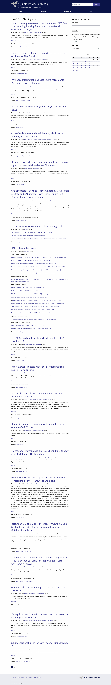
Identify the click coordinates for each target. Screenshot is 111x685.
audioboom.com (19, 360)
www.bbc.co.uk (19, 127)
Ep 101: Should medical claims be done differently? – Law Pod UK (38, 339)
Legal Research (67, 11)
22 (81, 65)
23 (85, 65)
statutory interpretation (48, 533)
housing (29, 32)
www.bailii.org (19, 332)
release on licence (37, 59)
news (41, 32)
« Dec (73, 70)
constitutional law (28, 200)
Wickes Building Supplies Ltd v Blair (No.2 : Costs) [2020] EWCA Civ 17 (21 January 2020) (33, 273)
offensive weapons (35, 593)
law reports (27, 251)
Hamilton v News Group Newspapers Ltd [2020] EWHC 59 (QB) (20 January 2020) (31, 328)
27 (73, 67)
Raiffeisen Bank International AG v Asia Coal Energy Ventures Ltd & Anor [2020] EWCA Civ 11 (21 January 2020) (38, 257)
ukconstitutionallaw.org (21, 220)
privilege (41, 86)
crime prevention (28, 430)
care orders (26, 649)
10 (89, 61)
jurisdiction (49, 139)
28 (77, 67)
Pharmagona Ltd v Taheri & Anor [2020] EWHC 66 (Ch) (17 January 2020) (29, 297)
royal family (48, 200)
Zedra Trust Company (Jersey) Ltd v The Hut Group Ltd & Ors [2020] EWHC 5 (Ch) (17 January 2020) (36, 306)
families (36, 649)
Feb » (76, 70)
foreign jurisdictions (42, 139)
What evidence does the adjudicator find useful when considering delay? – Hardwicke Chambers (38, 479)
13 (73, 63)
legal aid (35, 567)
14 (77, 63)
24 (89, 65)
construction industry (34, 483)
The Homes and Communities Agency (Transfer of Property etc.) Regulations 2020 (31, 232)
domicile (35, 139)
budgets (31, 567)
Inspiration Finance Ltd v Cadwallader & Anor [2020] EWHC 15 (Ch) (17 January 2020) (32, 309)
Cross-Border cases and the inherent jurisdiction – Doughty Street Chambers (37, 135)
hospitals (31, 113)
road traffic (40, 533)
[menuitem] (21, 11)
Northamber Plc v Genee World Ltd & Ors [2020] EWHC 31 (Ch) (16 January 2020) (31, 313)
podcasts (39, 344)
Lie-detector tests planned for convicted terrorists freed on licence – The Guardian (39, 55)
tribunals (47, 399)
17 (89, 63)
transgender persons (47, 457)
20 (73, 65)
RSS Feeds (29, 677)
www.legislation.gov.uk (21, 242)
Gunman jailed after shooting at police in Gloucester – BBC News (39, 589)
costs (25, 113)
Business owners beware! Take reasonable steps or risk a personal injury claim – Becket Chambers (39, 163)
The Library (43, 11)
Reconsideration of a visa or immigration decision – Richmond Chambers (37, 395)
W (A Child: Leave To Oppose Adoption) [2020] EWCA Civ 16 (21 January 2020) (30, 260)
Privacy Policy (37, 677)
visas (51, 399)
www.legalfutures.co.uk (21, 387)
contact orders (32, 457)
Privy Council (42, 200)
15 (81, 63)
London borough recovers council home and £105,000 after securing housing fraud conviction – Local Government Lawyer (39, 26)
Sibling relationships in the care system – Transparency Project (39, 644)
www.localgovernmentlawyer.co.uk (24, 47)
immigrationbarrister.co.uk (22, 418)
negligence (36, 113)
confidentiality (27, 86)
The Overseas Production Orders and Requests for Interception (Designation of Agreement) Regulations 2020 (38, 239)
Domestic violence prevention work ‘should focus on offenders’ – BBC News (38, 425)
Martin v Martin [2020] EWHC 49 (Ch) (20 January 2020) (25, 291)
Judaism (37, 457)
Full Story (13, 40)
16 (85, 63)
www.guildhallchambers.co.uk (23, 551)
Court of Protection (28, 139)
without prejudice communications (51, 86)
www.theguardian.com (21, 73)
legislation (26, 229)
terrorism (44, 59)
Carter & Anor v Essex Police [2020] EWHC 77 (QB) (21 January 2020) (28, 325)
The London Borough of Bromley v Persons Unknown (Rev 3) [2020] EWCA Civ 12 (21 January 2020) (36, 270)
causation (26, 483)
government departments (30, 399)
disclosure (33, 86)
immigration (39, 399)
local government (35, 32)
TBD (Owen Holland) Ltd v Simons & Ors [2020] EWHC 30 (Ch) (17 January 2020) (31, 294)
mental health (36, 620)
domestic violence (37, 430)
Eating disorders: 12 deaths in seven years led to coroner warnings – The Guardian (40, 616)
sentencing (42, 593)
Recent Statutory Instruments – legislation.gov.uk (36, 226)
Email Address (75, 22)
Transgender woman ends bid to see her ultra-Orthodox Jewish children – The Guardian (40, 452)
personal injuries (35, 168)
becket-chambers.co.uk (21, 184)
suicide (44, 620)
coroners (26, 620)
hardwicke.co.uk (19, 517)
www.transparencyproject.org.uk (23, 661)
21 (77, 65)
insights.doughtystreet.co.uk (22, 156)
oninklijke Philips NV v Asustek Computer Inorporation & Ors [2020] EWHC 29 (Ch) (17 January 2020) (37, 300)
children (26, 457)
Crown (34, 200)
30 (85, 67)
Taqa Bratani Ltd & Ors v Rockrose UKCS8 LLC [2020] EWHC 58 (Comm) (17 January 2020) (33, 319)
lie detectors (27, 59)
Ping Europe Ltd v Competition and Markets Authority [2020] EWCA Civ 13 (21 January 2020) (34, 263)
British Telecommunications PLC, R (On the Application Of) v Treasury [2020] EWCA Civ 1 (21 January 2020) (38, 267)
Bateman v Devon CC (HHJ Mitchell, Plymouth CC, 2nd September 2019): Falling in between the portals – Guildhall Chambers (39, 527)
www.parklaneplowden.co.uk (22, 100)
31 (89, 67)
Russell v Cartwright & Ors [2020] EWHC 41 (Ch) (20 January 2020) (27, 287)
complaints (31, 373)
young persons (50, 620)
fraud (25, 32)
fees (28, 113)
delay (40, 483)
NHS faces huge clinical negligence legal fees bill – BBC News (39, 108)
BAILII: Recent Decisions (23, 248)
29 (81, 67)
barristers (26, 373)
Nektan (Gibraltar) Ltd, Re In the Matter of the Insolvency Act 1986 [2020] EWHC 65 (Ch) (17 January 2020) (37, 303)
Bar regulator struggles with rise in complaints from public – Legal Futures (37, 368)
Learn (90, 11)
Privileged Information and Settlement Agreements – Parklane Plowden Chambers (38, 81)
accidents (26, 168)
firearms (26, 593)
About (20, 11)
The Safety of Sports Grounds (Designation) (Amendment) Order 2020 (29, 235)
